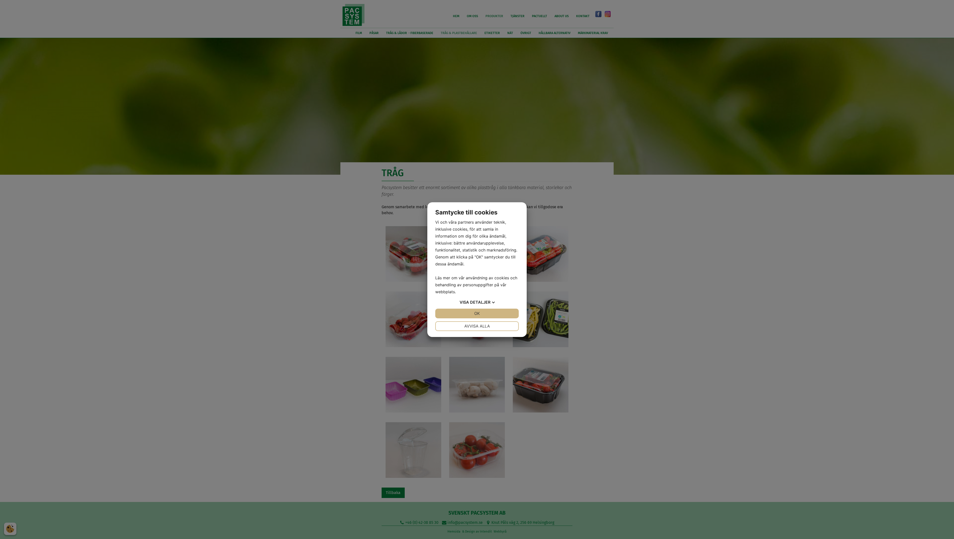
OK (477, 313)
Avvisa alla (477, 326)
